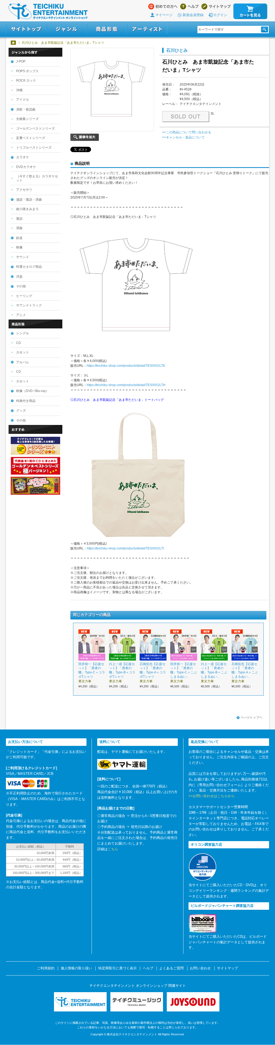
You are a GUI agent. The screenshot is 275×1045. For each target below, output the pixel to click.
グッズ (21, 410)
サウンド (22, 257)
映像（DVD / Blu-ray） (32, 391)
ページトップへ (249, 717)
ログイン (220, 15)
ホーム (13, 43)
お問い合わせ (200, 968)
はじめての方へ (163, 6)
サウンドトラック (29, 305)
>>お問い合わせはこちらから (212, 796)
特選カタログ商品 (29, 267)
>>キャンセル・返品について (183, 137)
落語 (19, 219)
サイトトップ (26, 29)
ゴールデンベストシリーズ (35, 128)
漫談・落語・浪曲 (29, 199)
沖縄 (19, 90)
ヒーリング (24, 296)
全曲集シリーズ (27, 119)
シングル (22, 333)
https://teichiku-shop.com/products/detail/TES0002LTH (126, 385)
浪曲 (19, 228)
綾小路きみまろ (27, 209)
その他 (21, 286)
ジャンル (66, 29)
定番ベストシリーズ (30, 138)
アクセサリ (24, 190)
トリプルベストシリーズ (34, 147)
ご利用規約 (46, 968)
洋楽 (19, 276)
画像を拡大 (84, 137)
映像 (19, 247)
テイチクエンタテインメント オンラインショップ (48, 11)
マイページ (164, 15)
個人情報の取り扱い (76, 968)
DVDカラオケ (26, 167)
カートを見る (250, 11)
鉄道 (19, 238)
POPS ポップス (27, 71)
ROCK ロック (26, 80)
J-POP (21, 61)
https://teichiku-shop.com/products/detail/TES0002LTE (126, 366)
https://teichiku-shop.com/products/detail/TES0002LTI (125, 548)
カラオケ (22, 157)
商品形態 (107, 29)
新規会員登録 (193, 15)
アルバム (22, 362)
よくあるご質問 (171, 968)
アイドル (22, 99)
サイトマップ (216, 6)
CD (18, 343)
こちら (113, 849)
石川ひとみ (177, 50)
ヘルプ (189, 6)
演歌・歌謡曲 (25, 109)
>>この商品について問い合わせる (186, 132)
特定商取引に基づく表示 (117, 968)
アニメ (21, 315)
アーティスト (147, 29)
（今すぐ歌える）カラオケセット (37, 178)
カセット (22, 352)
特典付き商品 (25, 401)
